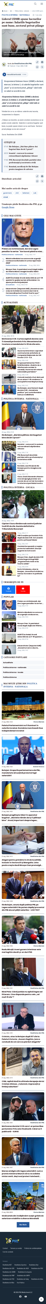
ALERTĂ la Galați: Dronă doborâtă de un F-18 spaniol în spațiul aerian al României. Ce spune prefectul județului (24, 280)
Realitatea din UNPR (23, 1275)
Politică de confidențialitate (33, 1248)
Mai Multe (23, 1225)
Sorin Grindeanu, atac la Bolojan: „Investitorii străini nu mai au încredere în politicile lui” (30, 572)
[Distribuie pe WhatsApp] (37, 67)
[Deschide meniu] (41, 4)
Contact (5, 1248)
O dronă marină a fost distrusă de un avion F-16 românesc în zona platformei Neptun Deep (30, 379)
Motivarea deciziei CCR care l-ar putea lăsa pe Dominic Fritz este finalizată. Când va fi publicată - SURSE (22, 1129)
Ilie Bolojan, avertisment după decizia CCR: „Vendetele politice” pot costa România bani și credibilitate (30, 391)
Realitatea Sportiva (20, 1265)
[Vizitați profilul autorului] (4, 64)
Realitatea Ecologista (25, 1272)
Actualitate (10, 285)
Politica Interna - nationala (22, 11)
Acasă (5, 11)
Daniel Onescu (38, 767)
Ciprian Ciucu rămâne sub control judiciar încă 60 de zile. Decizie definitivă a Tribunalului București (22, 526)
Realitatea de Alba (8, 1283)
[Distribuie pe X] (42, 67)
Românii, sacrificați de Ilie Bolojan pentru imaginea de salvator (23, 167)
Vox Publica (20, 1283)
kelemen (26, 193)
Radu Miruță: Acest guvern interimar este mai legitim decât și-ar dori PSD (21, 950)
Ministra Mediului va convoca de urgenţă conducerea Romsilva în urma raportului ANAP (23, 260)
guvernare (7, 193)
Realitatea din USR (8, 1268)
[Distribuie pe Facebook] (42, 62)
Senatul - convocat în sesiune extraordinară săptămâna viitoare (23, 154)
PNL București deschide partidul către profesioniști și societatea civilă (25, 161)
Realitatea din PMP (9, 1275)
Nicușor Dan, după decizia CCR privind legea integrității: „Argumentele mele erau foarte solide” (30, 560)
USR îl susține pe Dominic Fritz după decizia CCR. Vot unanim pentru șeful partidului (30, 537)
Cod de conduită (8, 1252)
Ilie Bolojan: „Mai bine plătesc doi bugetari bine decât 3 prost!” (23, 147)
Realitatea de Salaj (23, 1279)
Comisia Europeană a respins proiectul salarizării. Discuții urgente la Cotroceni (29, 548)
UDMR (5, 197)
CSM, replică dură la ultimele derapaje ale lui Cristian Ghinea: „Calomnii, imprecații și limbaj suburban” (23, 1084)
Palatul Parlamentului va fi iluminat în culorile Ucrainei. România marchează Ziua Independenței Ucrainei (22, 728)
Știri (11, 11)
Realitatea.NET (7, 1265)
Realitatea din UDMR (9, 1272)
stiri (17, 193)
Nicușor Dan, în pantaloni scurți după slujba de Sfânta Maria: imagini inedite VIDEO (24, 270)
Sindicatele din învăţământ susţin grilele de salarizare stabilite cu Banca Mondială (23, 1217)
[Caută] (35, 4)
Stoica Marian (38, 722)
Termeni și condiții (16, 1248)
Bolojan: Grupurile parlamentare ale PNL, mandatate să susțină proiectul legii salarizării (21, 773)
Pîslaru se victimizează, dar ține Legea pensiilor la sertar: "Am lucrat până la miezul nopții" (23, 251)
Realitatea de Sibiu (37, 1279)
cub (34, 193)
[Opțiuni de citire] (41, 1299)
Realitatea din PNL (23, 63)
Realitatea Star (33, 1265)
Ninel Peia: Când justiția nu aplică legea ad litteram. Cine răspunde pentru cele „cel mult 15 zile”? (22, 994)
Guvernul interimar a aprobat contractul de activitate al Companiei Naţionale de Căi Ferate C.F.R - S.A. (30, 354)
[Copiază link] (37, 62)
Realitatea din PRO (37, 1268)
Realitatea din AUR (23, 1268)
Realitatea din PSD (8, 1279)
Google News (8, 207)
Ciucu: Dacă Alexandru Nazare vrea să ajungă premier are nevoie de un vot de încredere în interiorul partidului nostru (30, 479)
